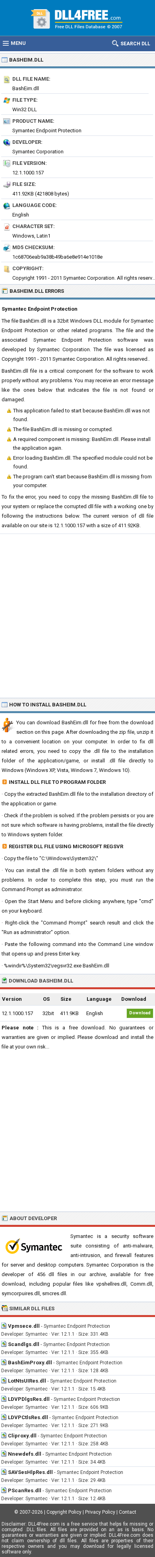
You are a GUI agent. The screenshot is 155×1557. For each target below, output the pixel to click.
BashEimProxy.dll (30, 1363)
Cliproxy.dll (22, 1436)
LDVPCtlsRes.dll (28, 1417)
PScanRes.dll (24, 1490)
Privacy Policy (100, 1512)
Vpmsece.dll (24, 1326)
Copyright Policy (63, 1512)
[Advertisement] (77, 615)
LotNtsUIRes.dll (27, 1381)
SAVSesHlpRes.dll (30, 1472)
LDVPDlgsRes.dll (29, 1399)
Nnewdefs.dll (24, 1454)
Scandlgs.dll (23, 1344)
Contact (127, 1512)
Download (140, 1012)
